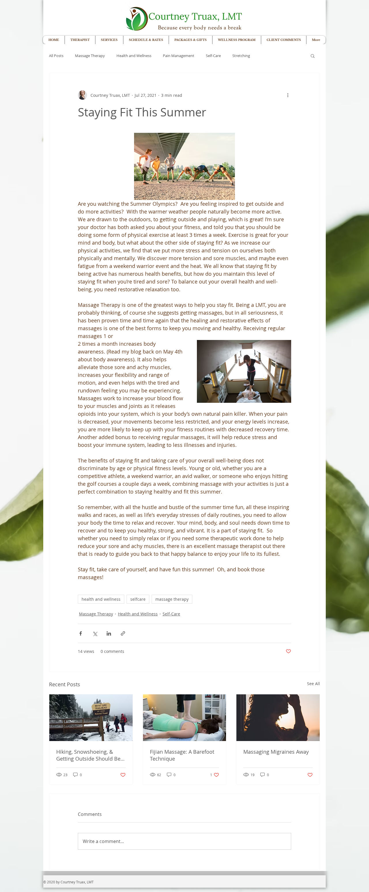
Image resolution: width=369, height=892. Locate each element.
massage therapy (172, 599)
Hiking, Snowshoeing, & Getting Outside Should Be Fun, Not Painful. (88, 755)
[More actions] (287, 95)
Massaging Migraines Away (276, 751)
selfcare (138, 599)
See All (313, 683)
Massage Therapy (90, 55)
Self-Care (213, 55)
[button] (312, 55)
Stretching (241, 55)
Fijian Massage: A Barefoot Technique (182, 755)
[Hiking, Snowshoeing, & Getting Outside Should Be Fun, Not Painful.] (91, 717)
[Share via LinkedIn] (109, 633)
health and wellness (101, 599)
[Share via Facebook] (80, 633)
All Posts (56, 55)
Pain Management (178, 55)
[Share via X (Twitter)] (94, 633)
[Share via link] (123, 633)
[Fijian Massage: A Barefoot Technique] (184, 717)
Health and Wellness (133, 55)
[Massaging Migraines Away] (278, 717)
